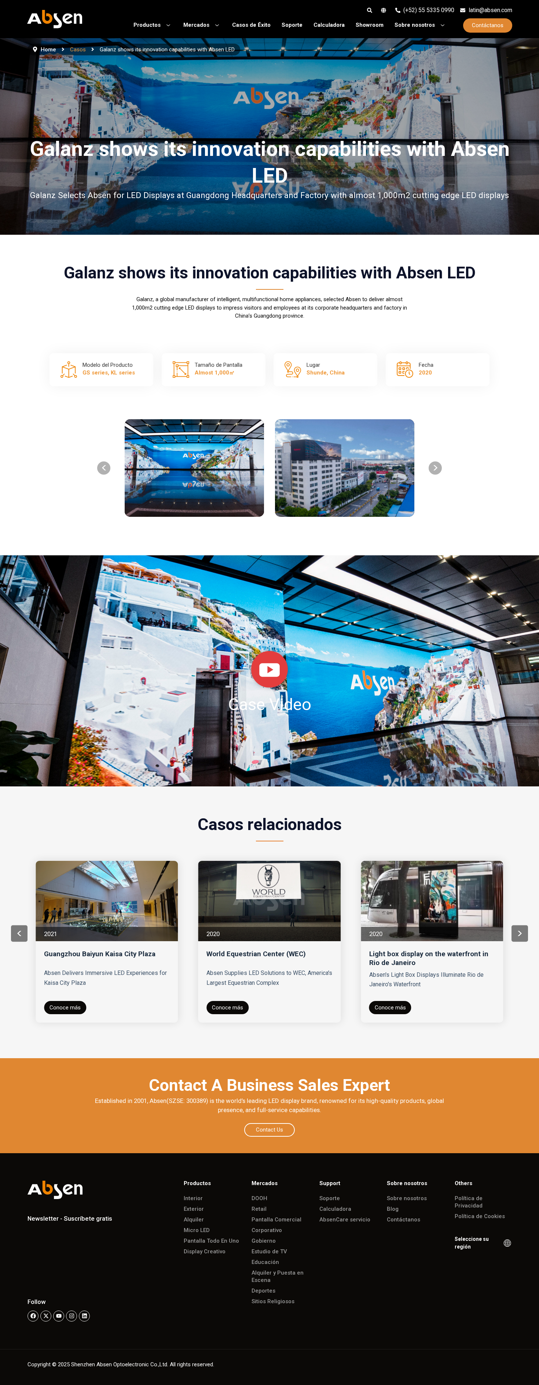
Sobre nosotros (407, 1198)
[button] (103, 468)
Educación (265, 1262)
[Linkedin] (84, 1316)
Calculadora (335, 1209)
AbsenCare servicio (344, 1219)
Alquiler (194, 1219)
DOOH (259, 1198)
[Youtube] (58, 1316)
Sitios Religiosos (273, 1301)
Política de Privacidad (469, 1202)
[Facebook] (32, 1316)
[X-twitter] (45, 1316)
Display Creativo (204, 1251)
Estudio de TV (269, 1251)
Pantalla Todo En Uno (211, 1241)
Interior (193, 1198)
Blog (393, 1209)
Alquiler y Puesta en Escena (278, 1276)
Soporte (329, 1198)
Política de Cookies (480, 1216)
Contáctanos (403, 1219)
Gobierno (264, 1241)
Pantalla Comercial (276, 1219)
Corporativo (267, 1230)
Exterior (194, 1209)
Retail (259, 1209)
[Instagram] (71, 1316)
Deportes (263, 1290)
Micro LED (197, 1230)
